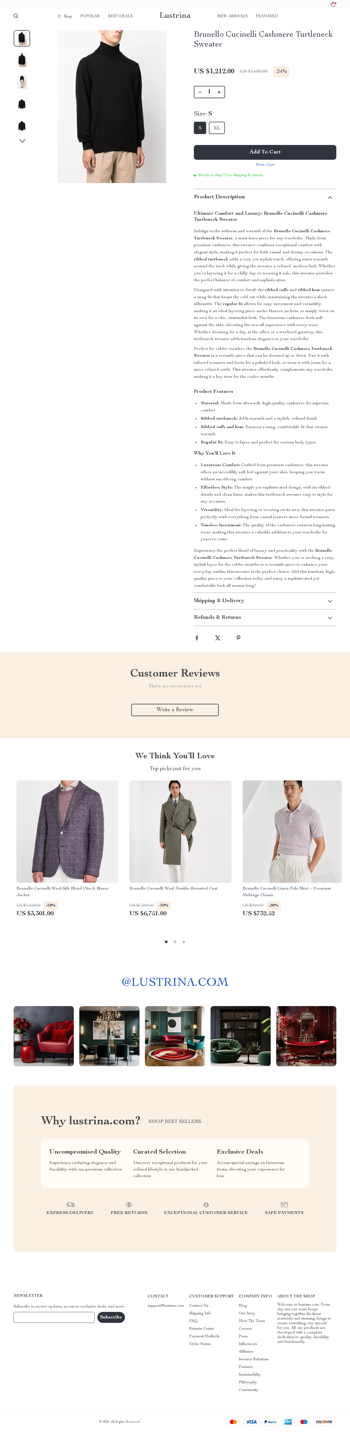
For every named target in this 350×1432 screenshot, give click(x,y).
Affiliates (246, 1352)
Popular (90, 16)
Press (243, 1336)
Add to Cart (265, 152)
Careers (245, 1329)
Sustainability (250, 1375)
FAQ (193, 1321)
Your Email (28, 1317)
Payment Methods (204, 1336)
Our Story (247, 1313)
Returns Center (201, 1329)
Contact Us (198, 1306)
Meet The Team (252, 1321)
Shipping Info (200, 1313)
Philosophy (248, 1382)
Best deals (120, 16)
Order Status (200, 1344)
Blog (243, 1306)
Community (248, 1390)
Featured (267, 16)
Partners (246, 1367)
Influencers (248, 1344)
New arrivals (232, 16)
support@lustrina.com (166, 1306)
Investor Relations (254, 1359)
